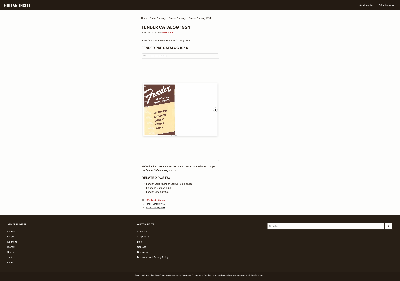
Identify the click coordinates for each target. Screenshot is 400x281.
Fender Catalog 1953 (155, 207)
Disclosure (143, 252)
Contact (141, 247)
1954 (148, 200)
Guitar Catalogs (386, 5)
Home (144, 18)
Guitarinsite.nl (260, 275)
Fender (11, 231)
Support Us (143, 236)
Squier (10, 252)
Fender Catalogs (177, 18)
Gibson (11, 236)
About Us (142, 231)
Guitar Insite (17, 5)
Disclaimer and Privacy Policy (152, 257)
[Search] (388, 226)
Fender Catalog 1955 (155, 204)
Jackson (11, 257)
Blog (139, 241)
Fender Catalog (158, 200)
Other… (11, 262)
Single (163, 56)
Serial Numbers (366, 5)
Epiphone (12, 241)
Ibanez (11, 247)
